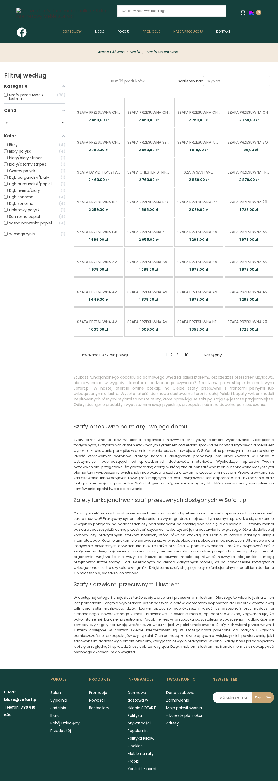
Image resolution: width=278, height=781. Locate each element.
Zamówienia (177, 700)
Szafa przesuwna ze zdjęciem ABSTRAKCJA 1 (148, 232)
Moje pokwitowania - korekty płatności (184, 711)
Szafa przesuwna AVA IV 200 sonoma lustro (98, 322)
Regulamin (138, 730)
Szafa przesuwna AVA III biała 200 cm (198, 292)
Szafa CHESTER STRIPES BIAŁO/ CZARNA (148, 172)
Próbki (133, 761)
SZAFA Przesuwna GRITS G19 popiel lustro (98, 232)
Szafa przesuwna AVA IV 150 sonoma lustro (249, 292)
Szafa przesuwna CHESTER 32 (98, 142)
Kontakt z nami (142, 768)
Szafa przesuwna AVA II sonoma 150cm (148, 262)
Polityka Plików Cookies (141, 742)
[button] (252, 13)
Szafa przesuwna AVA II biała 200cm (249, 262)
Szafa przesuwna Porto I (148, 202)
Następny (215, 355)
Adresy (172, 723)
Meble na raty (141, 753)
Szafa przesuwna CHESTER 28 (148, 112)
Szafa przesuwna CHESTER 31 (249, 112)
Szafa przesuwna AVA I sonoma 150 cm (198, 232)
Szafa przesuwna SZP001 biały (148, 142)
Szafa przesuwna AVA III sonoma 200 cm (148, 292)
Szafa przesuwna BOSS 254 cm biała (98, 202)
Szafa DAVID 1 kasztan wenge (98, 172)
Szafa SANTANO (199, 172)
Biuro (55, 715)
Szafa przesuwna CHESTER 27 (98, 112)
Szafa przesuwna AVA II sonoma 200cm (198, 262)
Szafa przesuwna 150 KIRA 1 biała (198, 142)
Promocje (98, 692)
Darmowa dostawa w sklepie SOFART (142, 700)
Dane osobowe (180, 692)
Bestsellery (99, 708)
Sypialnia (58, 700)
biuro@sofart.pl (20, 699)
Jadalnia (58, 708)
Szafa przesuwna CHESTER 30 (198, 112)
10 (186, 355)
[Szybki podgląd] (90, 101)
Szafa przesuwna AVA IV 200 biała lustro (148, 322)
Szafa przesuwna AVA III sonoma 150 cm (98, 292)
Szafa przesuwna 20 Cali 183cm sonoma (249, 322)
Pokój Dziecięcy (65, 723)
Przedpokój (60, 730)
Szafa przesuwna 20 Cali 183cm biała (249, 202)
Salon (55, 692)
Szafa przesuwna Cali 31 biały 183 (198, 202)
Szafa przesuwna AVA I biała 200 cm (98, 262)
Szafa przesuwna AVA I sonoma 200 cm (249, 232)
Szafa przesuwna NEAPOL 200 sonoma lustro (198, 322)
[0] (252, 12)
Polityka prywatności (139, 719)
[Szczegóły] (106, 101)
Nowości (97, 700)
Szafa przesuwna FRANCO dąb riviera (249, 172)
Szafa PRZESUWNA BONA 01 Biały (249, 142)
